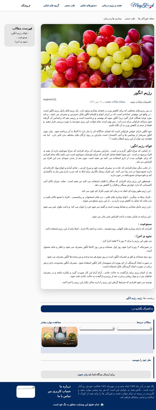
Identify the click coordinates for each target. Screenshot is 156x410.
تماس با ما (64, 396)
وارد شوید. (82, 374)
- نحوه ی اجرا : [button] (21, 41)
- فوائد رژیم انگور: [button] (20, 33)
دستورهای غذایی (88, 5)
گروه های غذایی (51, 5)
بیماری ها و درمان (113, 18)
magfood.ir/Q (49, 99)
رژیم (140, 298)
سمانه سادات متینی (115, 101)
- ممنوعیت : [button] (23, 37)
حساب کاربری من (59, 391)
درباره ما (65, 386)
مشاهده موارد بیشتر (51, 322)
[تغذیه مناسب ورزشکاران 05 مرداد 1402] (135, 328)
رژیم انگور (131, 298)
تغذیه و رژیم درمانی (112, 5)
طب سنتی (69, 5)
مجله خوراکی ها (146, 18)
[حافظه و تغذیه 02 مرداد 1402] (97, 328)
